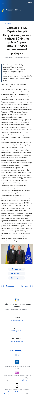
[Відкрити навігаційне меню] (3, 3)
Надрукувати (18, 278)
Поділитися (17, 269)
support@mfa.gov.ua (24, 380)
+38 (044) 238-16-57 (17, 320)
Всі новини (8, 23)
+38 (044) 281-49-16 (17, 331)
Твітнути (16, 273)
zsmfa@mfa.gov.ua (17, 341)
